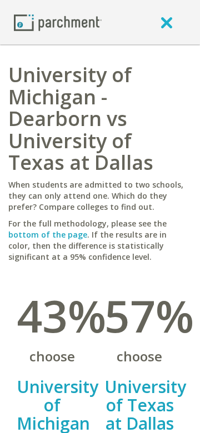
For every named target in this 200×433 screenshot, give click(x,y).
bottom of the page (47, 234)
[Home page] (58, 22)
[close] (167, 22)
